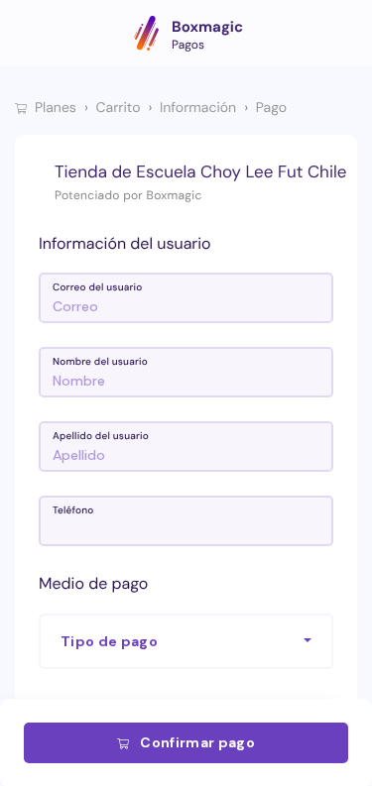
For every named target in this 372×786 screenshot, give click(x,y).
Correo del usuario (97, 287)
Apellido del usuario (101, 436)
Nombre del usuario (100, 362)
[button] (186, 641)
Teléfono (73, 511)
